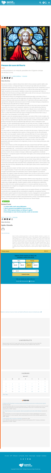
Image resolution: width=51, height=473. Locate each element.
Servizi (26, 455)
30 (45, 391)
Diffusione (15, 455)
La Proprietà (21, 455)
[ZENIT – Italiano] (14, 2)
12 (19, 386)
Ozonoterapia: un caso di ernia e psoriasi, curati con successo (21, 212)
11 (12, 386)
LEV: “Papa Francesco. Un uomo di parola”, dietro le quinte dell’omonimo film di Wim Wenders (22, 411)
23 (45, 389)
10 (6, 386)
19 (19, 389)
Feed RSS (26, 400)
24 (6, 391)
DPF (11, 455)
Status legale (32, 455)
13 (25, 386)
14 (32, 386)
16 (45, 386)
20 (25, 389)
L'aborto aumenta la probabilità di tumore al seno (17, 208)
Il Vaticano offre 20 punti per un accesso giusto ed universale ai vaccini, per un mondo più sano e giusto (24, 403)
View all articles (5, 233)
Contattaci (44, 455)
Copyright (38, 455)
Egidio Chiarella (17, 76)
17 (6, 389)
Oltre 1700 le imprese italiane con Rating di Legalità (18, 210)
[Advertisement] (25, 15)
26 (19, 391)
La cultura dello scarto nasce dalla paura (15, 206)
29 (38, 391)
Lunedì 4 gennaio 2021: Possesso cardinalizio (12, 418)
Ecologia (3, 27)
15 (38, 386)
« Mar (4, 394)
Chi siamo (7, 455)
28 (32, 391)
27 (25, 391)
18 (12, 389)
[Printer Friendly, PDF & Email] (6, 201)
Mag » (7, 394)
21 (32, 389)
